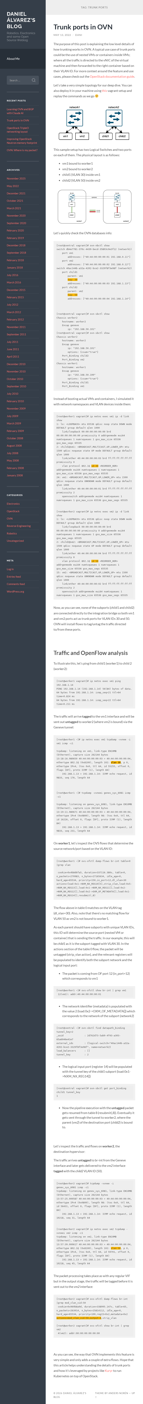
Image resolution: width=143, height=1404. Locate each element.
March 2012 (14, 312)
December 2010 (16, 364)
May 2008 (13, 460)
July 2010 (12, 393)
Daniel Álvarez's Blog (21, 20)
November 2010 (16, 371)
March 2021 (14, 208)
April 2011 (13, 356)
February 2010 (15, 401)
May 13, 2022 (62, 35)
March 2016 (14, 282)
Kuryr (109, 1371)
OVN (10, 518)
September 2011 (16, 334)
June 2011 (13, 349)
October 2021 (15, 200)
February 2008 (15, 468)
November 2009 (16, 408)
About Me (13, 59)
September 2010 (16, 386)
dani (78, 35)
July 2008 (12, 453)
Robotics (12, 533)
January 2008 (15, 475)
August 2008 (14, 445)
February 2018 (15, 260)
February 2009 (15, 430)
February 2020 (15, 230)
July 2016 (12, 275)
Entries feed (14, 576)
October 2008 (15, 438)
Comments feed (16, 583)
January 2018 (15, 267)
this (104, 91)
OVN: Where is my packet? (22, 150)
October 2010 (15, 378)
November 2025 (16, 178)
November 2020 (16, 215)
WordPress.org (15, 591)
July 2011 (12, 341)
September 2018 (16, 252)
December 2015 (16, 289)
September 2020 (16, 223)
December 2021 (16, 193)
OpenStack (13, 511)
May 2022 (13, 186)
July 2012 (12, 304)
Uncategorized (15, 540)
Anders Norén (118, 1393)
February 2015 (15, 297)
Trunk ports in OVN (18, 120)
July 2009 (12, 416)
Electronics (13, 503)
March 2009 (14, 423)
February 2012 (15, 319)
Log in (10, 569)
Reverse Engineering (19, 525)
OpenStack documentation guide (112, 76)
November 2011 (16, 327)
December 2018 (16, 245)
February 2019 (15, 237)
